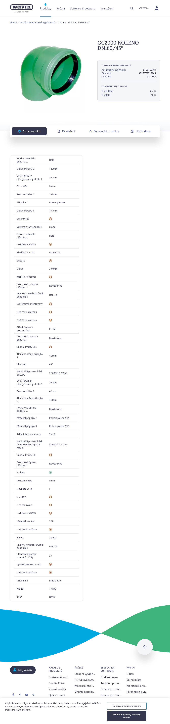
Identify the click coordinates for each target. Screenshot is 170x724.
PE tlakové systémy (86, 680)
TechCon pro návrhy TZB (112, 683)
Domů (13, 22)
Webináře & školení (137, 686)
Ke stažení (68, 131)
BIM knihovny (109, 677)
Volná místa (134, 680)
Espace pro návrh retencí (112, 689)
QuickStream (57, 695)
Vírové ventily (57, 689)
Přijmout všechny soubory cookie (126, 716)
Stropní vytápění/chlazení (86, 674)
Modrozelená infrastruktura (86, 686)
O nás (130, 674)
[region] (85, 711)
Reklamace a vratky (137, 692)
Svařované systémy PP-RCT (60, 677)
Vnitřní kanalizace (86, 692)
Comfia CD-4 (56, 683)
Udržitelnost (143, 131)
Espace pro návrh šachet (112, 695)
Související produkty (106, 131)
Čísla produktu (32, 131)
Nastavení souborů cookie (127, 705)
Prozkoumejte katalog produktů (37, 22)
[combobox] (144, 8)
